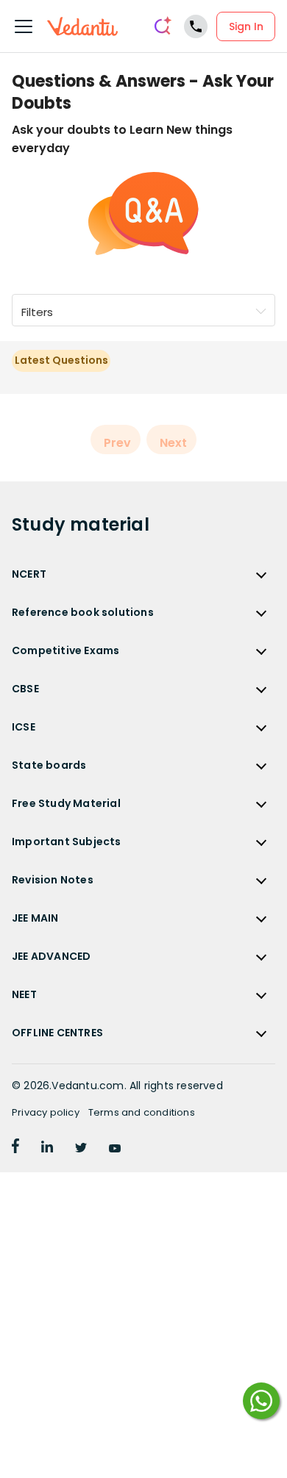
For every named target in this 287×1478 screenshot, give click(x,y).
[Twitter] (81, 1148)
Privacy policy (45, 1112)
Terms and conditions (141, 1112)
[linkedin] (47, 1148)
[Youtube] (115, 1148)
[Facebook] (15, 1148)
